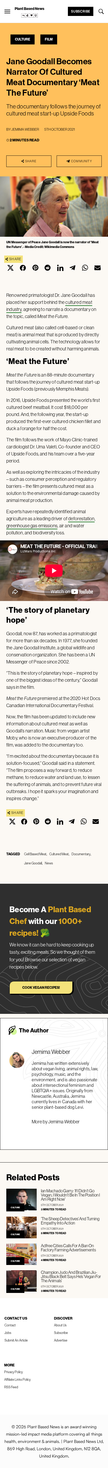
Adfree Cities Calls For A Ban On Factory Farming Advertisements (68, 1248)
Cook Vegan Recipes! (41, 987)
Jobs (7, 1333)
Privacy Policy (13, 1372)
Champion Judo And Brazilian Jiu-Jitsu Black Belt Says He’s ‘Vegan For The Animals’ (71, 1276)
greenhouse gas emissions (31, 526)
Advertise (60, 1340)
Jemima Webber (25, 129)
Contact (10, 1325)
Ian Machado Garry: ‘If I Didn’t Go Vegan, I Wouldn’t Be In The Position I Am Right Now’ (70, 1195)
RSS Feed (11, 1387)
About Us (60, 1325)
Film (49, 39)
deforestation (81, 519)
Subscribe (80, 11)
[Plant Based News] (7, 11)
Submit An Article (16, 1340)
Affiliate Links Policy (17, 1379)
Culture (22, 39)
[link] (29, 15)
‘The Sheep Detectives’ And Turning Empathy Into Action (70, 1221)
